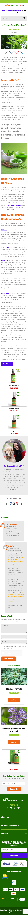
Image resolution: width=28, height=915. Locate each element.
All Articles (9, 10)
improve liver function (14, 205)
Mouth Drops (5, 278)
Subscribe (14, 789)
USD (20, 5)
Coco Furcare (5, 247)
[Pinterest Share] (17, 52)
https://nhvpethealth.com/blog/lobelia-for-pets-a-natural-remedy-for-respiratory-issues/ (16, 561)
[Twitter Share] (14, 52)
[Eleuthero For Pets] (14, 676)
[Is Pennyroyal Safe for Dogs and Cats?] (14, 716)
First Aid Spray (5, 260)
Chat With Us (7, 364)
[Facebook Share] (10, 52)
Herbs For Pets (17, 10)
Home (3, 10)
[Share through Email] (6, 52)
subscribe (14, 855)
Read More (14, 700)
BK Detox (4, 230)
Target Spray (5, 293)
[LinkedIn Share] (21, 52)
